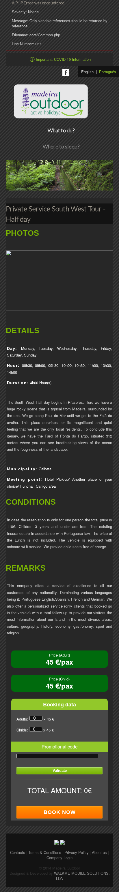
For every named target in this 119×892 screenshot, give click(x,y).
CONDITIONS (31, 502)
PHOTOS (22, 233)
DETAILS (22, 331)
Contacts (17, 852)
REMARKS (26, 568)
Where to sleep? (61, 146)
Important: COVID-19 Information (63, 59)
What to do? (61, 130)
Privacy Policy (77, 852)
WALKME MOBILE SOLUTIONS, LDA (82, 875)
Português (107, 71)
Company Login (59, 857)
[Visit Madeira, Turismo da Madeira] (62, 841)
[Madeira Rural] (56, 841)
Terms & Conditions (45, 852)
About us (99, 852)
